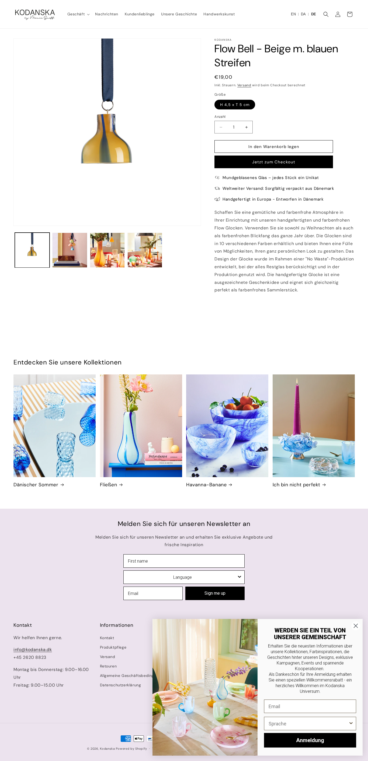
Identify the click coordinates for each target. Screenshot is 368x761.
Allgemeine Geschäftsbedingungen (133, 675)
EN (293, 14)
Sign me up (214, 593)
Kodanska (107, 748)
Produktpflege (113, 647)
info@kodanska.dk (32, 649)
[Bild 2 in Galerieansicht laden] (69, 250)
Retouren (108, 666)
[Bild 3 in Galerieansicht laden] (107, 250)
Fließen (108, 485)
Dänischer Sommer (35, 485)
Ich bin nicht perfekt (297, 485)
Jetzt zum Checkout (273, 162)
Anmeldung (310, 740)
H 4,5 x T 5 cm (234, 104)
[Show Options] (239, 577)
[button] (78, 14)
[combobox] (182, 577)
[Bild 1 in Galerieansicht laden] (32, 250)
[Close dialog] (355, 626)
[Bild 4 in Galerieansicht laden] (144, 250)
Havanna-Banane (206, 485)
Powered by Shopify (131, 748)
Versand (244, 85)
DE (313, 14)
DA (303, 14)
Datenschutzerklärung (120, 685)
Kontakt (107, 637)
